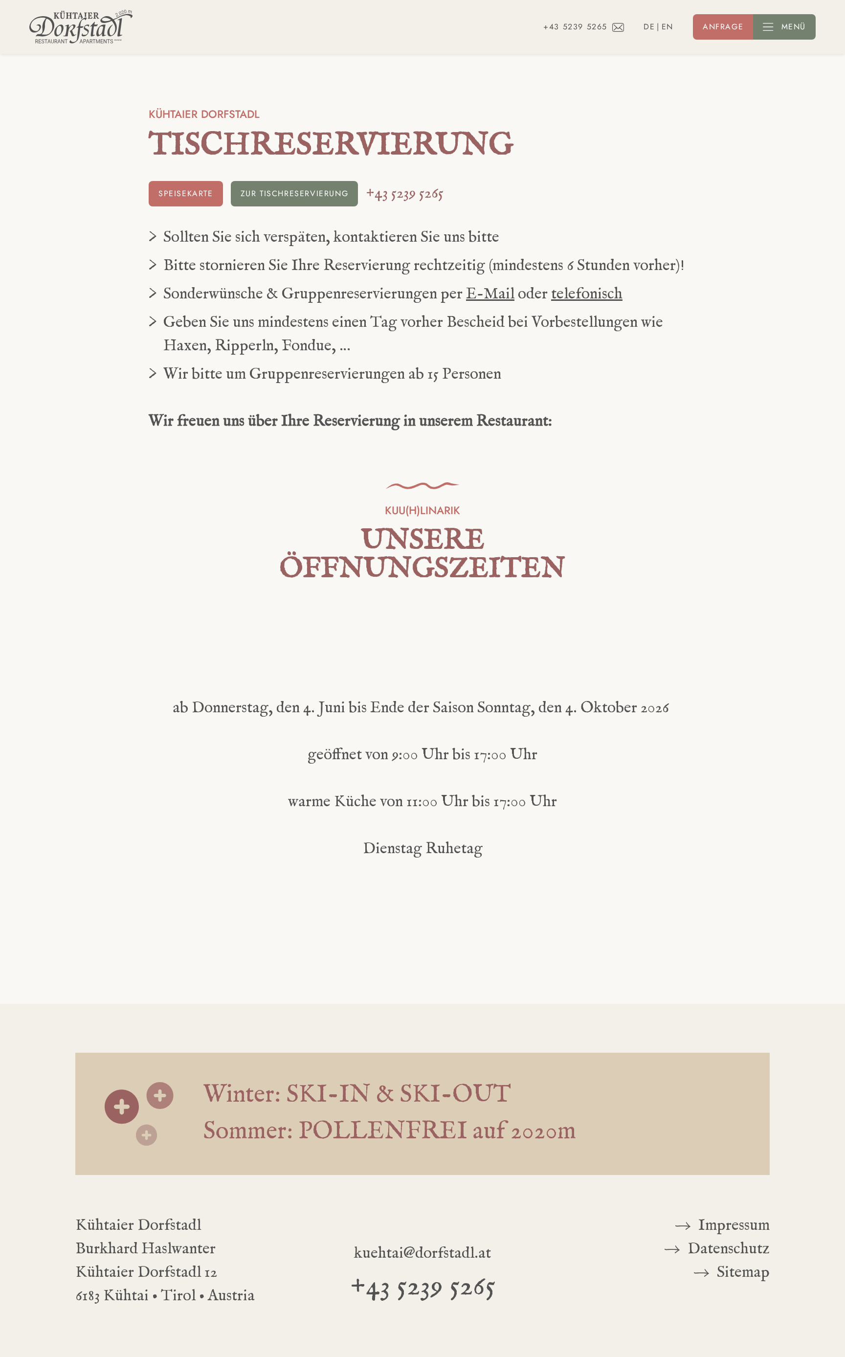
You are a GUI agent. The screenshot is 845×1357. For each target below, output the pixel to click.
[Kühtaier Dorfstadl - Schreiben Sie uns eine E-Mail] (618, 26)
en (667, 26)
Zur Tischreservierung (295, 193)
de (649, 26)
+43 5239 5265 (575, 26)
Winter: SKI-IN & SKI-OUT (357, 1095)
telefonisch (587, 294)
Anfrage (723, 26)
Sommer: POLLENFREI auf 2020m (389, 1132)
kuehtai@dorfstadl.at (422, 1254)
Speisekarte (185, 193)
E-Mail (490, 294)
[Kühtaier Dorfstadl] (81, 27)
